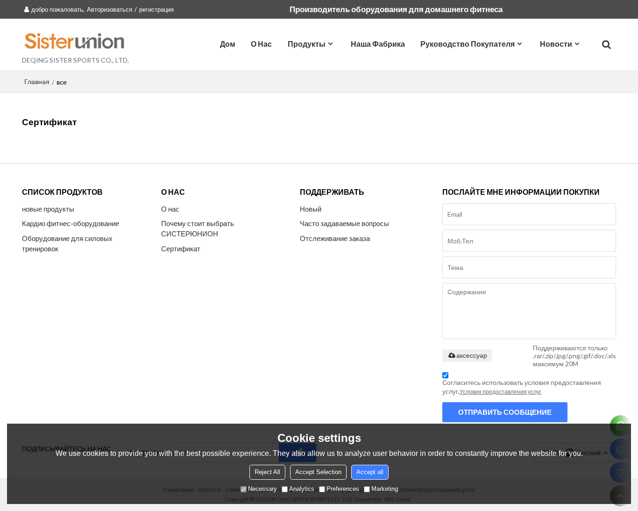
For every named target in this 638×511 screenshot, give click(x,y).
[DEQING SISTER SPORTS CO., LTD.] (75, 40)
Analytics (301, 488)
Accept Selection (318, 472)
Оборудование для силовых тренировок (67, 243)
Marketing (384, 488)
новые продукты (48, 209)
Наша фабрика (378, 43)
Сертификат (180, 248)
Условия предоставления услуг (500, 391)
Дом (227, 43)
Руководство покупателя (467, 43)
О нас (261, 43)
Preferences (342, 488)
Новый (310, 209)
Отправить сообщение (505, 412)
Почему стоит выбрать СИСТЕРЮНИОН (197, 228)
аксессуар (471, 355)
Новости (556, 43)
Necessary (262, 488)
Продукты (307, 43)
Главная (37, 81)
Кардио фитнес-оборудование (70, 223)
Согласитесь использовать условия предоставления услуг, (521, 386)
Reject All (267, 472)
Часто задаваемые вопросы (344, 223)
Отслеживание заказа (335, 238)
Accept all (369, 472)
